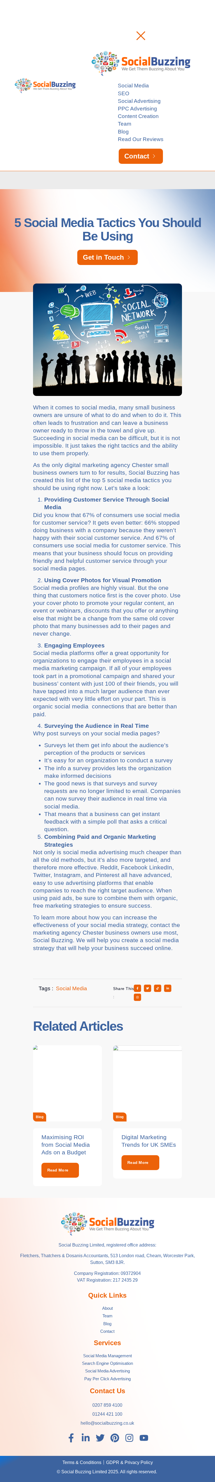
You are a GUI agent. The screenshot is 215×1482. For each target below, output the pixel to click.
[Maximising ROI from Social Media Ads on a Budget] (67, 1083)
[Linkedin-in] (85, 1437)
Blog (40, 1117)
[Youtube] (143, 1437)
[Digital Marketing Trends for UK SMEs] (147, 1083)
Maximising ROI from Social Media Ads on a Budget (65, 1144)
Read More (58, 1170)
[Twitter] (100, 1437)
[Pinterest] (114, 1437)
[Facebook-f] (71, 1437)
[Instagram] (129, 1437)
